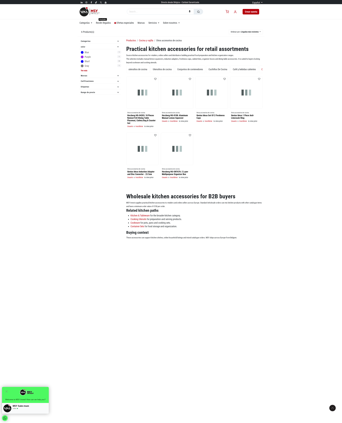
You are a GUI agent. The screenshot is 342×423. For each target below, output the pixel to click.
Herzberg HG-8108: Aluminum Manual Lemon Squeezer (175, 116)
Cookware (135, 222)
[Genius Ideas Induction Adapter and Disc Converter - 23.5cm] (142, 149)
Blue (102, 52)
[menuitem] (86, 22)
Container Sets (137, 226)
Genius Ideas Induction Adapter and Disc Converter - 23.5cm (140, 172)
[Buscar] (198, 11)
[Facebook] (91, 2)
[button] (246, 32)
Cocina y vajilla (146, 40)
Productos (131, 40)
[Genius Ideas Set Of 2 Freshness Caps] (212, 92)
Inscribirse (139, 126)
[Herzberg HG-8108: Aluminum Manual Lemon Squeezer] (177, 92)
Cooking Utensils (138, 219)
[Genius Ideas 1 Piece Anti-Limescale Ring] (246, 92)
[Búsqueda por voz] (190, 11)
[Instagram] (86, 2)
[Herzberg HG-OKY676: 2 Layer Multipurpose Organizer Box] (177, 149)
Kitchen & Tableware (140, 215)
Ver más (84, 70)
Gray (102, 65)
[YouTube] (106, 2)
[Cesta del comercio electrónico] (227, 12)
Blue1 (102, 61)
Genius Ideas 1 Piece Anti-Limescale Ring (242, 116)
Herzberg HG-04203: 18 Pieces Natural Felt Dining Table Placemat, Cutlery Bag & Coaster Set (141, 119)
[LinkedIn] (81, 2)
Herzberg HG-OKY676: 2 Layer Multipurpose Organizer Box (175, 172)
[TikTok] (96, 2)
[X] (101, 2)
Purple (102, 56)
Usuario (130, 126)
